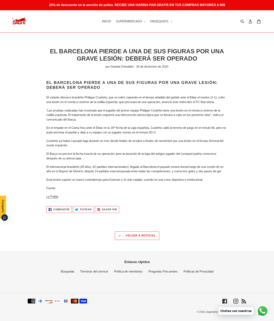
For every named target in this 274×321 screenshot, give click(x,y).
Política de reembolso (128, 271)
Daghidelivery (213, 312)
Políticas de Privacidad (198, 271)
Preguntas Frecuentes (163, 271)
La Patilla (52, 196)
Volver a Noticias (140, 235)
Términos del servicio (94, 271)
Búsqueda (67, 271)
